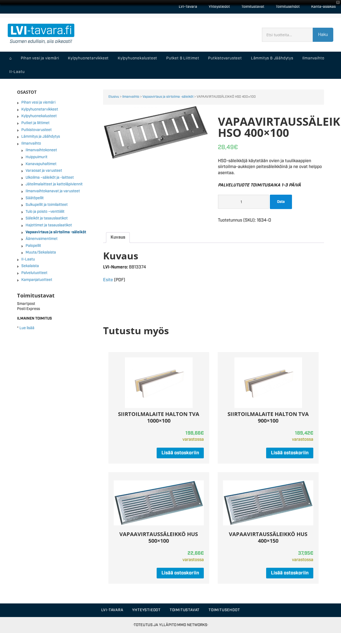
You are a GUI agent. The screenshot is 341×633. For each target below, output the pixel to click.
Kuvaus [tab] (118, 237)
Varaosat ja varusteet (44, 170)
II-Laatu (28, 259)
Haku (323, 35)
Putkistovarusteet (36, 130)
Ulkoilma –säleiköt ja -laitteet (50, 177)
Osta (281, 201)
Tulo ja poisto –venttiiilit (45, 211)
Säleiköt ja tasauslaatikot (47, 218)
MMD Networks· (192, 624)
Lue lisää (26, 328)
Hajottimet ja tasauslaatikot (49, 225)
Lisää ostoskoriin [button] (180, 453)
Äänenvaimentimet (42, 238)
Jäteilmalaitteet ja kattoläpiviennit (54, 184)
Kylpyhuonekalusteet (39, 116)
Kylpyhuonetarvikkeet (39, 109)
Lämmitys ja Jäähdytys (40, 136)
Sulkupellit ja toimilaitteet (47, 204)
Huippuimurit (36, 157)
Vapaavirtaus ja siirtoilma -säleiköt (168, 97)
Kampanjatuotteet (36, 279)
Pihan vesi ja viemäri (38, 102)
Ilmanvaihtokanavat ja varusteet (53, 191)
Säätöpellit (35, 198)
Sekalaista (30, 266)
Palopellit (33, 245)
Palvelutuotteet (34, 273)
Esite (108, 280)
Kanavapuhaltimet (41, 164)
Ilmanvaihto (130, 97)
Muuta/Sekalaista (41, 252)
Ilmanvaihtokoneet (41, 150)
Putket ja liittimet (35, 123)
